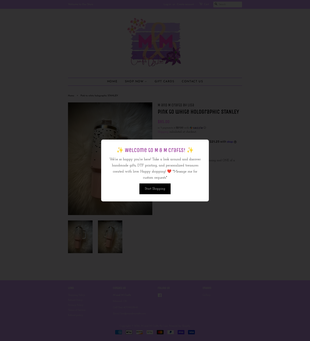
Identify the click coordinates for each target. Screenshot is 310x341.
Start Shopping (155, 188)
